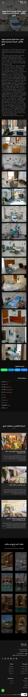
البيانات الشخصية (24, 670)
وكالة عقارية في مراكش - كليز (6, 694)
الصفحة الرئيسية (22, 18)
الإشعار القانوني (24, 668)
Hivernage (25, 680)
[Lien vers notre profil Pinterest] (5, 659)
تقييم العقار (11, 673)
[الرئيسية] (23, 2)
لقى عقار (11, 683)
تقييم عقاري (11, 670)
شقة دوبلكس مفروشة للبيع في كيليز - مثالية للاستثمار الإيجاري (15, 452)
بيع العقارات (15, 18)
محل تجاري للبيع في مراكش (6, 18)
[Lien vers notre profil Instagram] (14, 659)
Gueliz (26, 683)
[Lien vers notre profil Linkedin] (11, 659)
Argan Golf (25, 687)
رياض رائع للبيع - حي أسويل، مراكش (17, 485)
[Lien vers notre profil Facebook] (16, 659)
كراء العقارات (10, 668)
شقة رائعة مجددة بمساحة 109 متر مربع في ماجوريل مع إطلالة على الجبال (16, 519)
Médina (25, 685)
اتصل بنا (11, 680)
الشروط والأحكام (24, 673)
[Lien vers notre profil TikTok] (2, 659)
